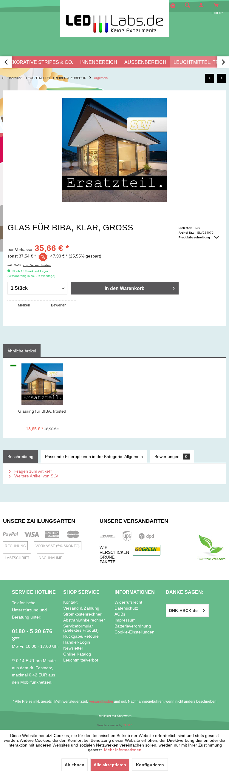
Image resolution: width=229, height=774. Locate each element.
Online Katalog (77, 654)
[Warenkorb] (218, 5)
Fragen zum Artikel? (32, 471)
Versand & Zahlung (81, 608)
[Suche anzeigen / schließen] (187, 5)
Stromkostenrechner (82, 614)
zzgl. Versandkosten (37, 265)
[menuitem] (185, 5)
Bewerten (58, 305)
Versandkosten (101, 701)
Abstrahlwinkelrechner (84, 620)
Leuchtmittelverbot (80, 660)
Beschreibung (20, 456)
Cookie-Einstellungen (134, 632)
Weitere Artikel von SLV (35, 476)
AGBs (119, 614)
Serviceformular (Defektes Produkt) (81, 628)
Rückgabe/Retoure (81, 636)
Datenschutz (126, 608)
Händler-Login (76, 642)
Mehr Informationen (122, 749)
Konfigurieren (150, 764)
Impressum (125, 620)
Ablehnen (74, 764)
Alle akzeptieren (110, 764)
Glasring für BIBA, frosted (42, 411)
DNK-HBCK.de (183, 610)
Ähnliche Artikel (21, 351)
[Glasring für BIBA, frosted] (42, 384)
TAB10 (127, 725)
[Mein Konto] (202, 5)
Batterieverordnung (132, 626)
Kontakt (70, 602)
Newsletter (73, 648)
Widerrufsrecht (128, 602)
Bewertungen (171, 456)
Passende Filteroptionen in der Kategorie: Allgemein (94, 456)
